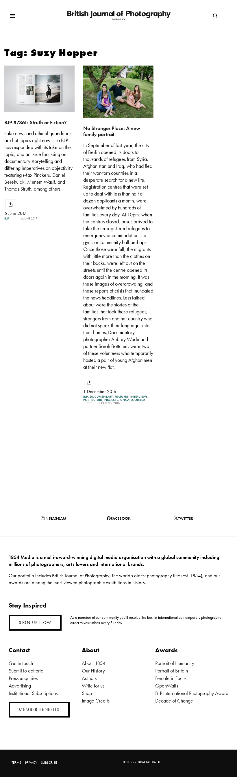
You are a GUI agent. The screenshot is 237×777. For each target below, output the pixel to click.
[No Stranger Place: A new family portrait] (118, 92)
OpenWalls (166, 685)
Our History (93, 670)
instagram (55, 518)
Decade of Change (174, 700)
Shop (87, 693)
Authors (89, 678)
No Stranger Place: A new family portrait (111, 131)
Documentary (101, 396)
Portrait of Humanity (174, 663)
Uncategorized (132, 399)
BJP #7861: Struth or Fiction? (35, 122)
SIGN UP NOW (35, 622)
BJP (6, 218)
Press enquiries (23, 678)
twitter (185, 518)
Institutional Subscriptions (33, 693)
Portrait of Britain (171, 670)
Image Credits (96, 700)
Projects (111, 399)
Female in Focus (170, 678)
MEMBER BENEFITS (39, 709)
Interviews (139, 396)
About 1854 (93, 663)
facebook (121, 518)
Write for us (93, 685)
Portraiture (92, 399)
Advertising (20, 685)
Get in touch (21, 663)
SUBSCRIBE (49, 762)
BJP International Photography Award (191, 693)
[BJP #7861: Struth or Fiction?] (39, 89)
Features (121, 396)
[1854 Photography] (118, 16)
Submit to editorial (27, 670)
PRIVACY (31, 762)
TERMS (16, 762)
